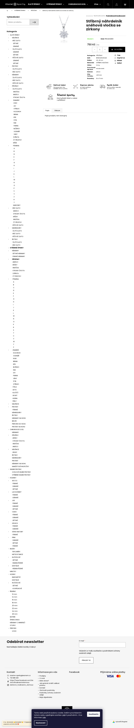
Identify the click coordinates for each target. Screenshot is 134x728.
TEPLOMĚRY (16, 552)
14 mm (14, 597)
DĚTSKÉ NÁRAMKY (19, 253)
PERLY (15, 401)
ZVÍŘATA (16, 137)
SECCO (14, 481)
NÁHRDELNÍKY (16, 228)
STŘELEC (17, 109)
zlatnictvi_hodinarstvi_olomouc (21, 685)
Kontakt (42, 688)
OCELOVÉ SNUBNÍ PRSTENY (21, 472)
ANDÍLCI (16, 94)
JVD (13, 500)
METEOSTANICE (17, 554)
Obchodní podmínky (47, 690)
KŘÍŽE (15, 143)
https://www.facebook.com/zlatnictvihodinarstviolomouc (21, 681)
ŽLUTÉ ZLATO (17, 49)
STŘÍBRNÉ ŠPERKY (17, 248)
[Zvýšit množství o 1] (104, 49)
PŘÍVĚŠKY (15, 435)
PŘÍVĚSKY (15, 86)
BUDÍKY (12, 549)
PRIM (13, 537)
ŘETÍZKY (15, 239)
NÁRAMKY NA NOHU (19, 418)
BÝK (15, 117)
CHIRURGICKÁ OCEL (17, 429)
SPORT (15, 395)
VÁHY (15, 134)
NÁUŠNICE (15, 38)
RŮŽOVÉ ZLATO (18, 58)
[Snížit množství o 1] (94, 49)
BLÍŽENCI (17, 129)
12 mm (14, 594)
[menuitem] (35, 4)
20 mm (14, 605)
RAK (15, 123)
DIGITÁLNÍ (15, 566)
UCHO (14, 631)
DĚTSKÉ (15, 43)
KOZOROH (17, 111)
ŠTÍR (15, 120)
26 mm (14, 614)
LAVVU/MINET (17, 492)
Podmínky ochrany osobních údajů (50, 694)
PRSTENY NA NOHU (18, 427)
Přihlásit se (86, 660)
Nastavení (40, 723)
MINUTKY (13, 571)
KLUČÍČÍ (15, 393)
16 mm (14, 600)
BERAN (16, 114)
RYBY (15, 103)
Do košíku (118, 49)
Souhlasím (93, 714)
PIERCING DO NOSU (19, 424)
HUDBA (15, 398)
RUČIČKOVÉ (16, 557)
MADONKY (16, 205)
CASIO (14, 512)
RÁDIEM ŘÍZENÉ (18, 563)
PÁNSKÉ (15, 410)
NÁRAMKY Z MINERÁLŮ (17, 623)
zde (44, 717)
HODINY (12, 574)
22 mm (14, 608)
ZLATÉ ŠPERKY (15, 35)
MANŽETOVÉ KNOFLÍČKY (20, 466)
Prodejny (43, 676)
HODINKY (13, 478)
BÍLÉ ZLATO (16, 41)
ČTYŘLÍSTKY (17, 140)
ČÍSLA (15, 387)
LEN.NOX (15, 523)
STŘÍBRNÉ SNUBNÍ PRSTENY (21, 475)
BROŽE (14, 421)
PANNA (16, 126)
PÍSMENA (16, 146)
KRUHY (15, 452)
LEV (15, 106)
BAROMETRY (16, 577)
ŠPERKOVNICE (14, 620)
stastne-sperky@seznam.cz (20, 675)
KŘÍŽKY (15, 217)
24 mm (15, 611)
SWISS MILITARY (17, 532)
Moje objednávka (46, 697)
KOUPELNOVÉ (17, 588)
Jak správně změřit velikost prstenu (49, 684)
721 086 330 (14, 678)
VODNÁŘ (17, 131)
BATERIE (12, 617)
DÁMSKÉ (16, 46)
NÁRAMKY (15, 75)
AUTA (14, 390)
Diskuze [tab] (57, 110)
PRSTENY (15, 66)
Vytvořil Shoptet (121, 722)
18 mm (14, 603)
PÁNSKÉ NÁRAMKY (19, 256)
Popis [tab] (47, 110)
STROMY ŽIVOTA (19, 97)
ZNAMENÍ (16, 100)
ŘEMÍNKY (13, 591)
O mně (42, 678)
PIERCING (13, 628)
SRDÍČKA (16, 92)
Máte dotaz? (44, 681)
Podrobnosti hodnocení (115, 16)
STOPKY (13, 625)
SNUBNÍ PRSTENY (16, 469)
